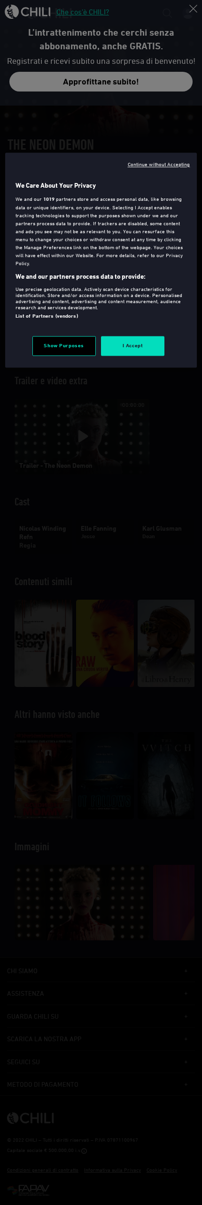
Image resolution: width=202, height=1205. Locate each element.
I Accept (133, 346)
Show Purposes (64, 346)
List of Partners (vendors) (47, 316)
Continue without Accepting (159, 164)
